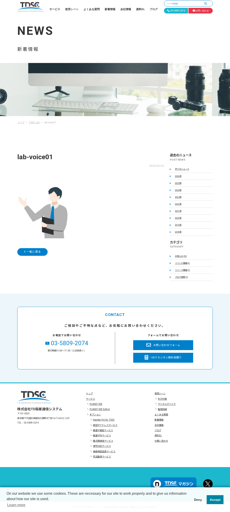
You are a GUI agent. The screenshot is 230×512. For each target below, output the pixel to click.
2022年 (178, 204)
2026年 (178, 176)
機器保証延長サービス (104, 451)
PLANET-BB (96, 404)
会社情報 (125, 9)
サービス (54, 9)
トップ (89, 393)
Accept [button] (215, 499)
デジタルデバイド (167, 404)
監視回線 (162, 409)
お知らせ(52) (181, 256)
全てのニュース (182, 169)
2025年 (178, 183)
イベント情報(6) (182, 263)
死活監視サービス (102, 456)
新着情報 (110, 9)
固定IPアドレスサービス (105, 425)
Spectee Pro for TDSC (104, 420)
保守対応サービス (102, 446)
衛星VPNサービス (102, 435)
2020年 (178, 218)
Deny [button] (198, 499)
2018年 (178, 232)
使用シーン (72, 9)
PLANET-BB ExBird (100, 409)
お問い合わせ (161, 441)
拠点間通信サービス (103, 441)
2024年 (178, 190)
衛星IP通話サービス (103, 430)
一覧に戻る (33, 251)
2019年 (178, 225)
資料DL (140, 9)
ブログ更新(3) (181, 277)
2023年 (178, 197)
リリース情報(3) (182, 270)
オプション (95, 414)
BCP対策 (162, 399)
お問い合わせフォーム (166, 345)
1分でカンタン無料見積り (166, 357)
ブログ (154, 9)
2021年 (178, 211)
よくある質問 (92, 9)
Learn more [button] (16, 505)
